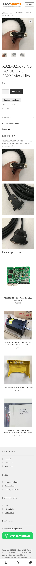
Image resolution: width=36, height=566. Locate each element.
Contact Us (9, 462)
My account (9, 466)
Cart (28, 561)
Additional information (10, 123)
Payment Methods (11, 482)
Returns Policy (10, 486)
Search (18, 562)
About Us (8, 459)
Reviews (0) (6, 129)
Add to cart (16, 92)
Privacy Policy (9, 509)
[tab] (18, 118)
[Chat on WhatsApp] (18, 535)
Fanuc (7, 108)
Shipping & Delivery (12, 489)
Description (6, 118)
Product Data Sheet (11, 100)
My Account (6, 562)
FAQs (6, 505)
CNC (11, 13)
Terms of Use (9, 513)
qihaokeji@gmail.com (14, 529)
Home (6, 13)
